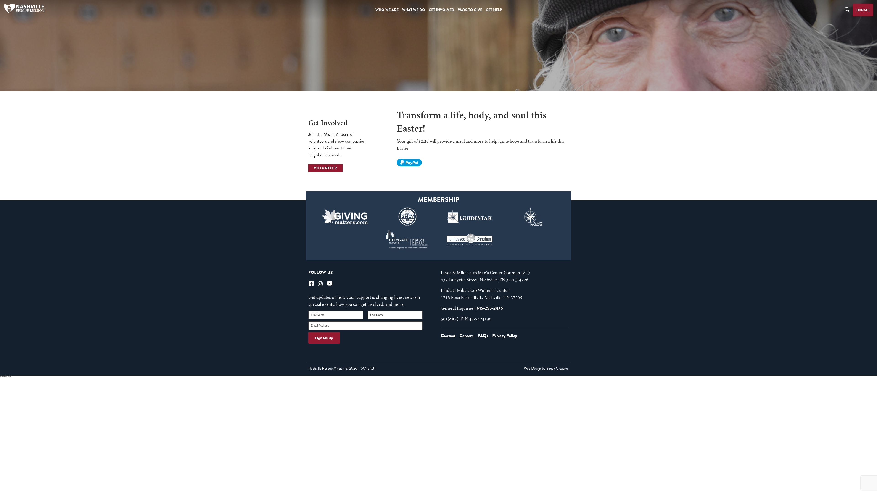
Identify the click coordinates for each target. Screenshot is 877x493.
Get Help (494, 10)
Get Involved (441, 10)
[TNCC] (470, 239)
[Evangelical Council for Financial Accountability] (407, 217)
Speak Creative (557, 368)
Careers (466, 335)
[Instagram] (320, 283)
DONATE (863, 10)
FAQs (483, 335)
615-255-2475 (490, 308)
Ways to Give (470, 10)
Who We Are (387, 10)
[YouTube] (329, 283)
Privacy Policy (504, 335)
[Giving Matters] (345, 217)
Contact (448, 335)
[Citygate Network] (407, 239)
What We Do (413, 10)
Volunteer (325, 168)
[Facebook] (311, 283)
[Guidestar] (470, 217)
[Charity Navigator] (532, 217)
